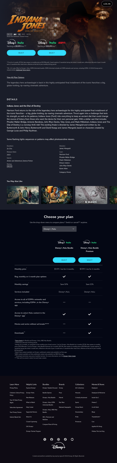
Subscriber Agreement (16, 407)
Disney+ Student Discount (50, 388)
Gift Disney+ (29, 426)
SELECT (21, 53)
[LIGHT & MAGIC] (91, 195)
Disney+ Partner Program (33, 431)
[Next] (113, 194)
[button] (34, 384)
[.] (44, 439)
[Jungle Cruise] (57, 195)
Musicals (77, 393)
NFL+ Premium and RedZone (48, 418)
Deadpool (95, 388)
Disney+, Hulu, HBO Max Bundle (50, 411)
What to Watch (30, 402)
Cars (93, 421)
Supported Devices (31, 412)
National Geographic (65, 407)
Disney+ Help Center (69, 356)
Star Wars (62, 402)
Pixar (60, 393)
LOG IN (107, 4)
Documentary (79, 412)
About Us (29, 417)
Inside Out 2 (95, 397)
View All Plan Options (15, 77)
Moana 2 (94, 402)
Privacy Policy (14, 388)
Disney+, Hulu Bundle (49, 397)
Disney (61, 388)
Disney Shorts (79, 407)
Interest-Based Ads (15, 417)
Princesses (78, 421)
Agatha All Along (97, 426)
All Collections (79, 388)
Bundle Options (47, 393)
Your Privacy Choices (15, 412)
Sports (77, 402)
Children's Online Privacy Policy (17, 394)
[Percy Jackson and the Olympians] (23, 195)
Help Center (29, 407)
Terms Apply (19, 340)
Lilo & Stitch (95, 407)
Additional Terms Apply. (23, 70)
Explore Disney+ (31, 388)
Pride (76, 417)
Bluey (93, 412)
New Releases (30, 397)
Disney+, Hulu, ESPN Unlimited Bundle (49, 404)
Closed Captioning (31, 421)
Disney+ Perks (30, 393)
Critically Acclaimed (81, 397)
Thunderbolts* (96, 417)
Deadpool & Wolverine (98, 393)
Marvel (61, 397)
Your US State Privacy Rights (16, 401)
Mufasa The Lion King (98, 431)
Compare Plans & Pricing (50, 424)
